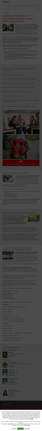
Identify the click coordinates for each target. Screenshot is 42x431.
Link (32, 419)
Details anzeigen (27, 428)
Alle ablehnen (14, 428)
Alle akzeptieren (21, 428)
